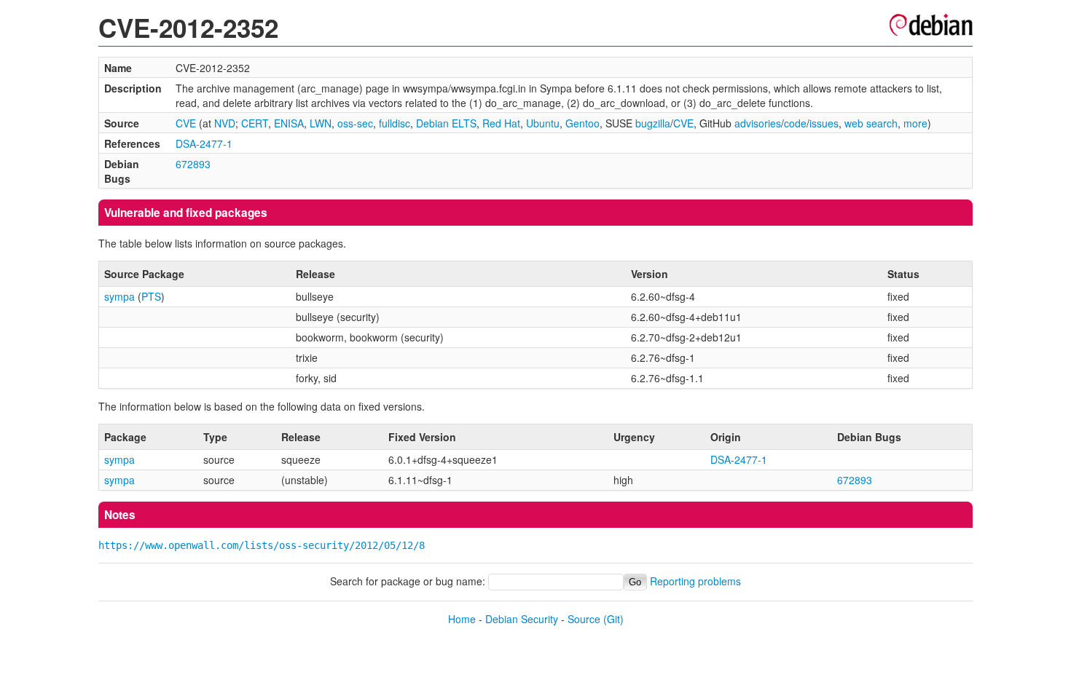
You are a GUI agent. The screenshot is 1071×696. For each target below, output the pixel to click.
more (915, 123)
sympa (119, 296)
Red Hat (501, 123)
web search (871, 123)
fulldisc (394, 123)
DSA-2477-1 (204, 143)
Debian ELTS (446, 123)
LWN (321, 123)
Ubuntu (543, 123)
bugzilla (652, 123)
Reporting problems (695, 581)
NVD (224, 123)
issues (824, 123)
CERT (254, 123)
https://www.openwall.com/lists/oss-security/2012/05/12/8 (261, 545)
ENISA (289, 123)
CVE (186, 123)
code (795, 123)
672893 (193, 164)
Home (462, 619)
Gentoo (582, 123)
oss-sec (355, 123)
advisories (757, 123)
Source (584, 619)
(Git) (613, 619)
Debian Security (521, 619)
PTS (151, 296)
